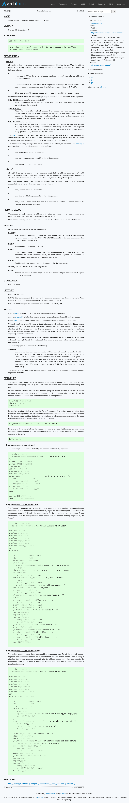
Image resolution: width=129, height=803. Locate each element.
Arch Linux (14, 3)
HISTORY (9, 290)
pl (92, 83)
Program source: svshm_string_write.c (23, 650)
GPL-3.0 (40, 797)
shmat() (9, 61)
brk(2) (14, 135)
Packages (63, 4)
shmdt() (9, 169)
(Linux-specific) (20, 122)
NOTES (7, 309)
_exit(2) (16, 320)
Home (52, 4)
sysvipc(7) (71, 784)
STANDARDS (11, 280)
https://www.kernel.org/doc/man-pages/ (106, 33)
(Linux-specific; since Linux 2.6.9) (26, 100)
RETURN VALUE (12, 210)
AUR (111, 4)
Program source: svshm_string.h (20, 445)
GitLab (91, 4)
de (92, 78)
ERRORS (8, 225)
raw (104, 87)
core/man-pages (97, 23)
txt (101, 87)
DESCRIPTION (11, 56)
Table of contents (96, 69)
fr (91, 80)
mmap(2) (17, 784)
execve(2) (19, 317)
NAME (7, 16)
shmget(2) (35, 784)
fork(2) (16, 313)
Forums (74, 4)
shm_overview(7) (59, 784)
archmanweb (50, 794)
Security (101, 4)
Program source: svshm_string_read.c (23, 504)
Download (121, 4)
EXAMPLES (10, 378)
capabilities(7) (45, 784)
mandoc (63, 794)
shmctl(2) (80, 144)
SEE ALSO (9, 779)
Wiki (83, 4)
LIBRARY (9, 26)
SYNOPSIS (9, 35)
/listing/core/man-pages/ (100, 65)
